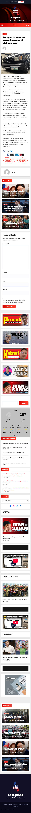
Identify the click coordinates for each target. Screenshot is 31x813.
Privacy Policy (8, 809)
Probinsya (6, 713)
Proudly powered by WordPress (10, 804)
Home (2, 809)
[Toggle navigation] (14, 25)
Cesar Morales (17, 210)
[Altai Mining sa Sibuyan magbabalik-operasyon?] (15, 526)
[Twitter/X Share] (8, 151)
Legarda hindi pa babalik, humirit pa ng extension (13, 192)
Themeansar (15, 806)
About (13, 809)
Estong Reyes (17, 195)
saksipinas (15, 17)
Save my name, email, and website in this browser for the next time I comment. (14, 301)
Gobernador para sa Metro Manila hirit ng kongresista (14, 733)
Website (5, 289)
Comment (6, 243)
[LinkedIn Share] (11, 151)
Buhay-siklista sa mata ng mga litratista (15, 600)
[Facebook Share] (4, 151)
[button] (26, 25)
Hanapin (24, 403)
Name (5, 272)
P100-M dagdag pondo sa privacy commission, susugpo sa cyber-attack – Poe (10, 160)
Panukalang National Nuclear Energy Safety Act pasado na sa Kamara (21, 160)
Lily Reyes (16, 226)
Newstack (24, 804)
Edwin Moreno (21, 720)
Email (4, 281)
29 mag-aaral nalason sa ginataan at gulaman (15, 443)
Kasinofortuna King (8, 474)
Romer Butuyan (21, 736)
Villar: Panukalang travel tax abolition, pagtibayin (15, 207)
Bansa (4, 34)
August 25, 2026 (9, 720)
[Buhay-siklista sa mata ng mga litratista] (15, 590)
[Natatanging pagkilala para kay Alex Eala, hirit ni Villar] (15, 648)
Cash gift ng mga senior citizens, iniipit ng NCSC (13, 223)
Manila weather (15, 435)
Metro (5, 729)
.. (14, 172)
